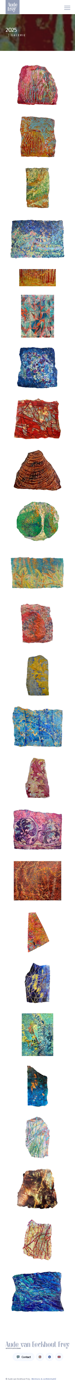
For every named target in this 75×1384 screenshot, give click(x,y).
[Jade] (38, 1137)
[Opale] (38, 1240)
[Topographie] (38, 881)
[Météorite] (38, 367)
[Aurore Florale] (38, 239)
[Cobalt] (38, 983)
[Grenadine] (38, 778)
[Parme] (38, 829)
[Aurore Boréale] (38, 188)
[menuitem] (64, 7)
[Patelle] (38, 470)
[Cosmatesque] (38, 316)
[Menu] (64, 7)
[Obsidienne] (38, 1189)
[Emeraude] (38, 1086)
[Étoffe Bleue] (38, 727)
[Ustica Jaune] (38, 675)
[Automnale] (38, 278)
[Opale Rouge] (38, 419)
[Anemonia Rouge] (38, 136)
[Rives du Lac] (38, 573)
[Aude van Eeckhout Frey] (31, 7)
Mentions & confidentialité (44, 1379)
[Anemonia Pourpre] (38, 85)
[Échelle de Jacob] (38, 1035)
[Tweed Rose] (38, 624)
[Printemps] (38, 521)
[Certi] (38, 932)
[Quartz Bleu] (38, 1291)
